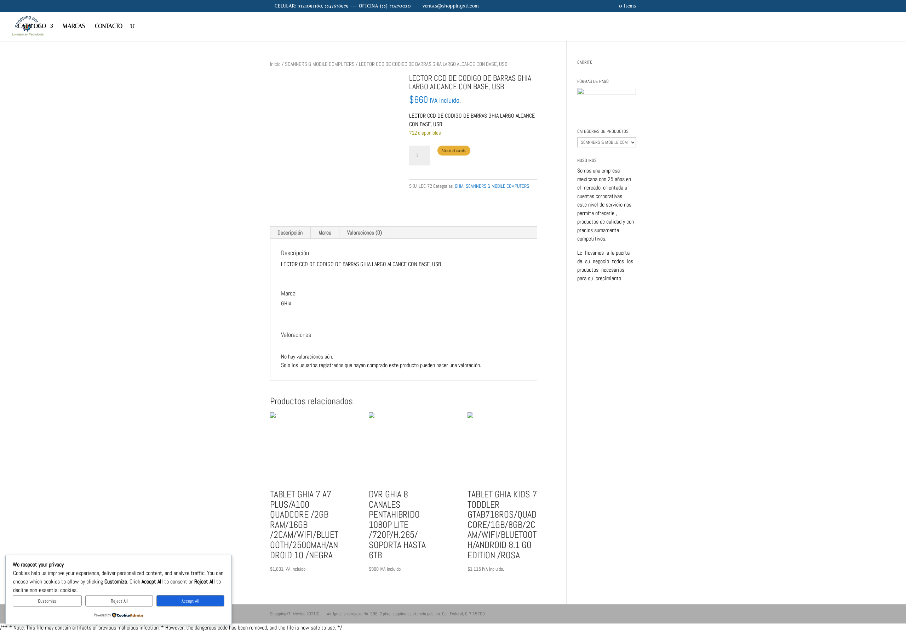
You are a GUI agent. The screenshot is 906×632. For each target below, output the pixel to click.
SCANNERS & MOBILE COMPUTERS (320, 64)
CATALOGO (32, 26)
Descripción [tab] (290, 232)
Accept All (190, 601)
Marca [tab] (325, 232)
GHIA (459, 186)
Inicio (275, 64)
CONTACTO (108, 26)
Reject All (119, 601)
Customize (47, 601)
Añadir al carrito (454, 150)
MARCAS (74, 26)
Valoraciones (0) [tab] (364, 232)
